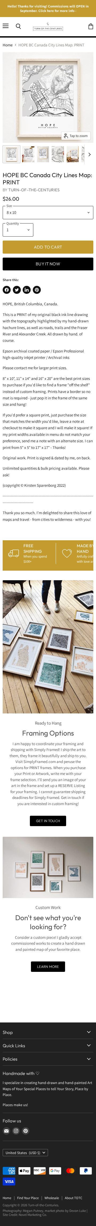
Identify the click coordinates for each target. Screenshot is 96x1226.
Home (8, 45)
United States (23, 1152)
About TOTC (73, 1198)
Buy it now (48, 263)
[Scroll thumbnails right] (88, 154)
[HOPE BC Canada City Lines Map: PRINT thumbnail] (11, 154)
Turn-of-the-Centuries (33, 189)
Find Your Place (28, 1198)
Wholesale (52, 1198)
